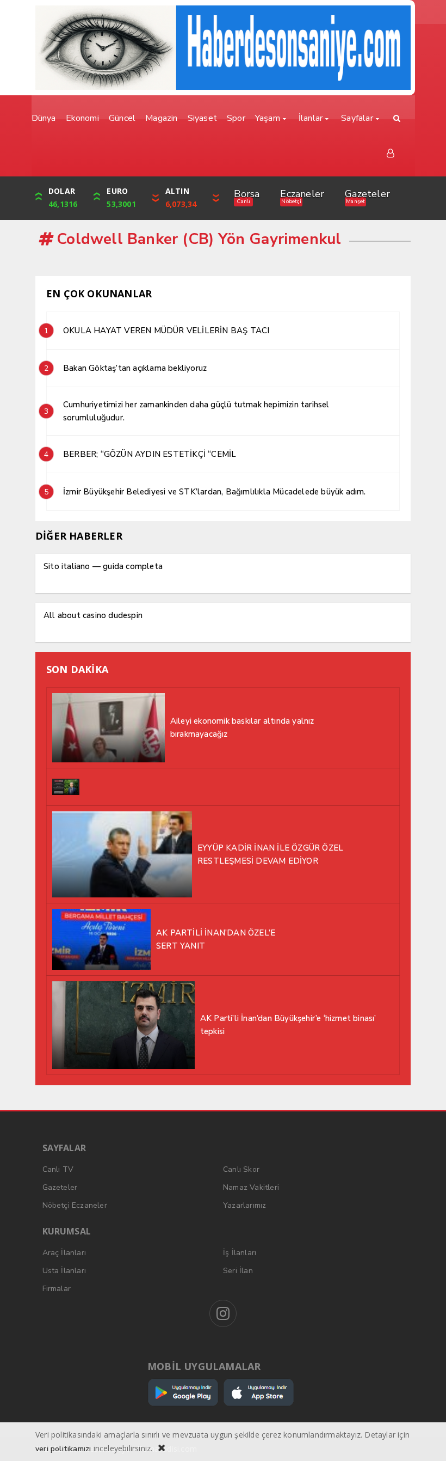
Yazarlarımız (244, 1205)
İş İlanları (239, 1253)
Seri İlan (238, 1271)
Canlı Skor (241, 1169)
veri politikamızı (63, 1449)
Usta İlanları (64, 1271)
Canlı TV (58, 1169)
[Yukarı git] (424, 1439)
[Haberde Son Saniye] (223, 47)
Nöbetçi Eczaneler (74, 1205)
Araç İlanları (64, 1253)
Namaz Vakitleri (251, 1187)
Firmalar (56, 1288)
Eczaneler (302, 193)
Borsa (246, 193)
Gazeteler (367, 193)
